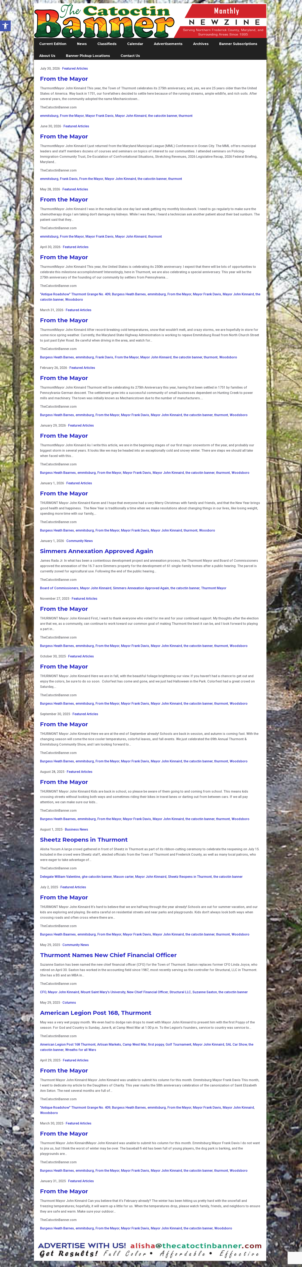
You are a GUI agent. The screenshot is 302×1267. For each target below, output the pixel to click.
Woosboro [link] (207, 530)
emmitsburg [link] (49, 116)
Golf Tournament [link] (178, 1044)
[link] (5, 26)
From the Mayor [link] (64, 78)
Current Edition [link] (52, 44)
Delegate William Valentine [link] (60, 877)
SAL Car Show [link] (236, 1044)
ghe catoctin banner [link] (97, 877)
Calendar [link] (135, 44)
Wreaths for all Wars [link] (80, 1050)
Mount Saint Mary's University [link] (103, 992)
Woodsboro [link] (74, 300)
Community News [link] (79, 541)
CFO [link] (43, 992)
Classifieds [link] (106, 44)
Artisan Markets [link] (109, 1044)
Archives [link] (201, 44)
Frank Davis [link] (69, 179)
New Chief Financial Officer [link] (147, 992)
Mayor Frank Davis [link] (99, 116)
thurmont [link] (185, 116)
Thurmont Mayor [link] (213, 588)
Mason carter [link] (123, 877)
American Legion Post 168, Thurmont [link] (95, 1012)
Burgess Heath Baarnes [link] (58, 473)
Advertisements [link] (168, 44)
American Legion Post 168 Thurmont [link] (68, 1044)
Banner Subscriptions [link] (238, 44)
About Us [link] (47, 56)
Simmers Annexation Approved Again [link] (96, 551)
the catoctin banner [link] (162, 116)
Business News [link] (76, 829)
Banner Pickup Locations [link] (88, 56)
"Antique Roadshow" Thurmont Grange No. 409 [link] (75, 294)
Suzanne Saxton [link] (204, 992)
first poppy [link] (156, 1044)
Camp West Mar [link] (134, 1044)
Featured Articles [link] (75, 68)
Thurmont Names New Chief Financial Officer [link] (108, 955)
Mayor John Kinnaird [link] (130, 116)
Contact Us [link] (130, 56)
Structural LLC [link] (180, 992)
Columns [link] (69, 1003)
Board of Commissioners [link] (59, 588)
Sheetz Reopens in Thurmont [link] (84, 839)
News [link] (82, 44)
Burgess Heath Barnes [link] (129, 294)
